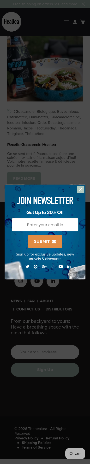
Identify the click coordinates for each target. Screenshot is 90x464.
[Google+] (45, 266)
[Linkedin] (69, 266)
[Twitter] (27, 266)
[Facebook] (20, 266)
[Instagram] (53, 266)
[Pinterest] (36, 266)
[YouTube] (61, 266)
